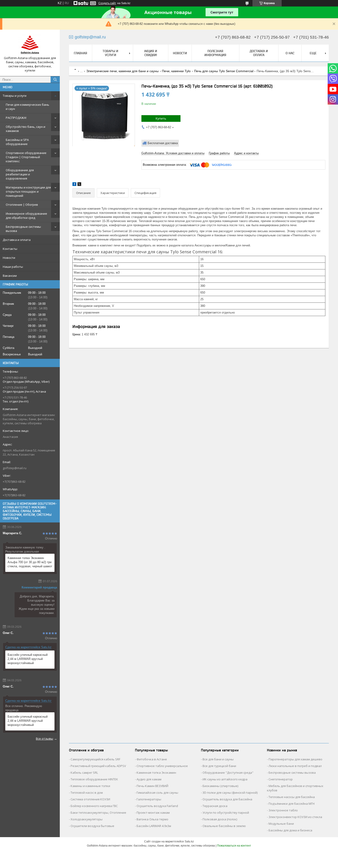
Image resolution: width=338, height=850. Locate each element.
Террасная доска (215, 806)
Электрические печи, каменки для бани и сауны (122, 71)
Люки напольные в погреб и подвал (295, 766)
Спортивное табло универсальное (162, 766)
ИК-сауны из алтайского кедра (225, 779)
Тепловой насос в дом (87, 792)
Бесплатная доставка (163, 143)
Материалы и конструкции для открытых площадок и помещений (28, 191)
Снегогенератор (281, 779)
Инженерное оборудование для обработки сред (26, 215)
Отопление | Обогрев (22, 205)
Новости (9, 258)
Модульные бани (281, 823)
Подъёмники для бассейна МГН (292, 804)
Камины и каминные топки (90, 786)
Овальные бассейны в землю (224, 826)
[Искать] (55, 79)
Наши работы (13, 267)
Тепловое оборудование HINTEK (94, 779)
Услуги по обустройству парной (226, 812)
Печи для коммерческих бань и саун (27, 107)
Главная (80, 53)
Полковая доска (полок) (220, 819)
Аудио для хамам (149, 779)
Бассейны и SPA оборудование (17, 142)
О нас (290, 53)
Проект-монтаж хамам (153, 812)
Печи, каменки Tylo (176, 71)
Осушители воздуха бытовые (92, 826)
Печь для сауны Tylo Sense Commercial (223, 71)
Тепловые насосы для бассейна (292, 797)
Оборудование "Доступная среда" (228, 772)
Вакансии (10, 276)
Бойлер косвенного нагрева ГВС (94, 806)
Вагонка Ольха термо (152, 819)
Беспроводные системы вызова (23, 229)
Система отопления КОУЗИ (90, 799)
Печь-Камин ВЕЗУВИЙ (152, 786)
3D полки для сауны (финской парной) (230, 792)
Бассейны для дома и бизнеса (290, 830)
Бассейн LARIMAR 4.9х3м (154, 826)
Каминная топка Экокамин (156, 772)
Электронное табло (283, 810)
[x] (79, 185)
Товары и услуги (14, 96)
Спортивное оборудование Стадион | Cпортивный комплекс (26, 157)
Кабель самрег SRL (84, 772)
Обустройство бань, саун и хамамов (25, 129)
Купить (161, 118)
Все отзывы (44, 738)
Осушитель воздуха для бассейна (227, 799)
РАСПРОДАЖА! (16, 118)
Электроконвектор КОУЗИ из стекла (295, 817)
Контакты (10, 249)
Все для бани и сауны (218, 759)
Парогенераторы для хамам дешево (295, 759)
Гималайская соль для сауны (157, 792)
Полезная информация (215, 53)
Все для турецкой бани (219, 766)
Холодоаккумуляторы (87, 819)
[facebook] (74, 185)
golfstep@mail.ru (14, 468)
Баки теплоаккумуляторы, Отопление (98, 812)
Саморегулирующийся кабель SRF (95, 759)
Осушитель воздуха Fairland (157, 806)
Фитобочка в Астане (152, 759)
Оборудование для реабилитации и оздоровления (20, 174)
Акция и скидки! (150, 53)
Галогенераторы (149, 799)
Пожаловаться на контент (234, 845)
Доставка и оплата (17, 240)
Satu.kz (189, 841)
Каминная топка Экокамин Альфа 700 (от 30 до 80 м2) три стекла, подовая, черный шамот (30, 562)
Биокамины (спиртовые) (220, 786)
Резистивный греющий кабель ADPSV (98, 766)
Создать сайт (107, 3)
